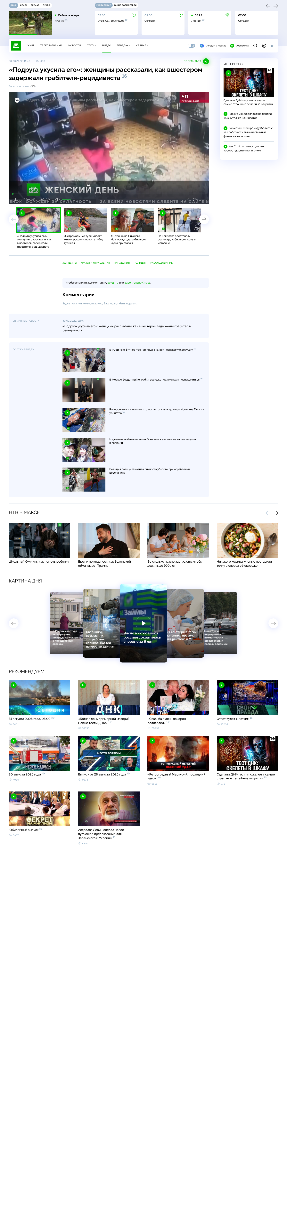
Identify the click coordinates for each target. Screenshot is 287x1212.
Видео (106, 45)
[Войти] (264, 46)
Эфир (30, 45)
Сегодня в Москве (216, 45)
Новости (74, 45)
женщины (69, 262)
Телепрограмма (51, 45)
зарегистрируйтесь (137, 282)
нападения (122, 262)
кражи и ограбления (95, 262)
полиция (140, 262)
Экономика (242, 45)
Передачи (123, 45)
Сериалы (142, 45)
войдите (112, 282)
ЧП (33, 86)
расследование (161, 262)
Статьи (91, 45)
